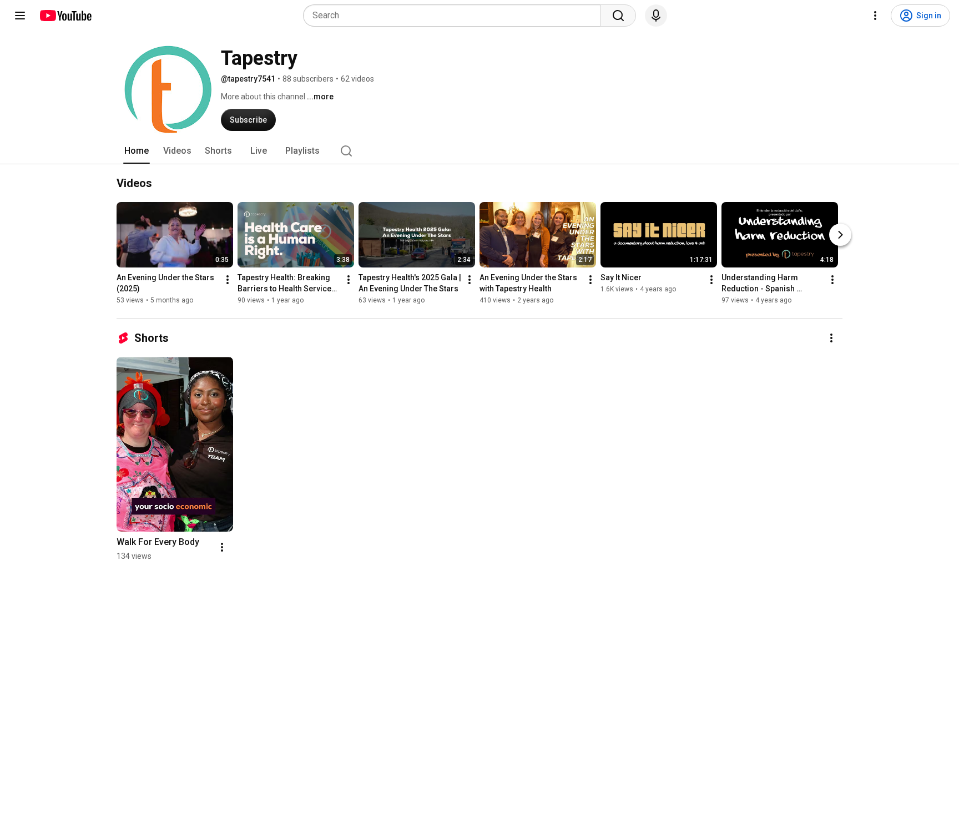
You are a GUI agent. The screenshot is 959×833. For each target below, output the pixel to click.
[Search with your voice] (656, 15)
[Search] (618, 15)
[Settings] (875, 15)
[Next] (840, 235)
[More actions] (227, 280)
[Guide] (20, 15)
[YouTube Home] (65, 15)
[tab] (136, 151)
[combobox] (455, 15)
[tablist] (479, 151)
